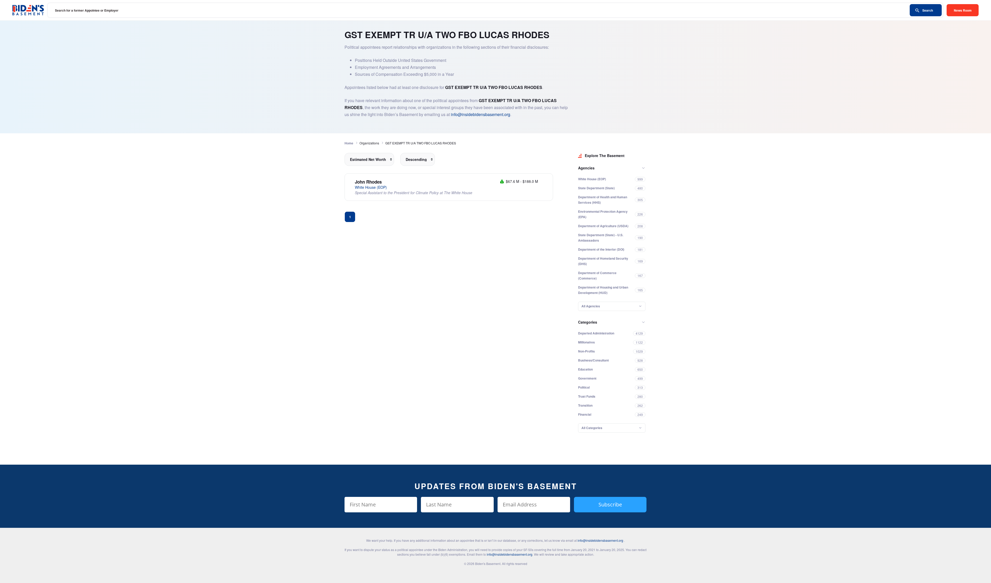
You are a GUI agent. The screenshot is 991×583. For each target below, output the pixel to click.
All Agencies (590, 306)
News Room (963, 10)
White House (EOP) (371, 187)
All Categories (591, 427)
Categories (587, 322)
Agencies (586, 167)
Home (349, 143)
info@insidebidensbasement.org (480, 114)
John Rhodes (368, 182)
